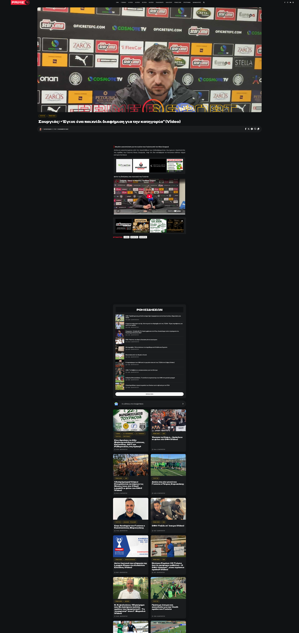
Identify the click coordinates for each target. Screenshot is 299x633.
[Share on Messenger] (252, 129)
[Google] (293, 2)
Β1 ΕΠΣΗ (144, 2)
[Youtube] (290, 2)
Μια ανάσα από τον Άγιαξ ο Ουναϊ (136, 355)
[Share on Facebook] (245, 129)
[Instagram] (287, 2)
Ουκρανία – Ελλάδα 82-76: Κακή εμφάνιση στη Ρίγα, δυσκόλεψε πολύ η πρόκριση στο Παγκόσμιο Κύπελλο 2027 (152, 332)
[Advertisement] (149, 139)
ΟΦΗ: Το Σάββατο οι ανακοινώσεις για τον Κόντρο (142, 370)
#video (126, 237)
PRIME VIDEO (52, 116)
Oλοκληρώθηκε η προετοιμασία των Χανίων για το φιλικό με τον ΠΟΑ (148, 385)
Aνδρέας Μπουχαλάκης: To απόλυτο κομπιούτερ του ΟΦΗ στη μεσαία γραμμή (150, 378)
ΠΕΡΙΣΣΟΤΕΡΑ (149, 394)
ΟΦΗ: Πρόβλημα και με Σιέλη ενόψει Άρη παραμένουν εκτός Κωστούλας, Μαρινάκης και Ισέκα (153, 316)
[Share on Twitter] (249, 129)
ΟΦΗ (117, 2)
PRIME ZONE (177, 2)
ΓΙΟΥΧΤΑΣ (42, 116)
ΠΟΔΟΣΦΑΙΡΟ (160, 2)
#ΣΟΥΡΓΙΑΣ (143, 237)
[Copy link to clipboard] (258, 129)
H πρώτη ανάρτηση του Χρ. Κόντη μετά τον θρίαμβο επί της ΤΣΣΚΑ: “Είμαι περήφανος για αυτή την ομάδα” (154, 324)
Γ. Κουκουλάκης (47, 129)
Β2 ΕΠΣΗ (151, 2)
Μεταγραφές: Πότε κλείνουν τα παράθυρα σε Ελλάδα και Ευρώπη (146, 347)
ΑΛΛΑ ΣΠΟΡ (169, 2)
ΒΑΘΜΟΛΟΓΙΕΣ (197, 2)
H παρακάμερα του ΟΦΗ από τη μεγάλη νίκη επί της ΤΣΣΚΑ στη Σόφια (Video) (150, 362)
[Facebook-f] (284, 2)
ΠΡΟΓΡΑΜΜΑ (187, 2)
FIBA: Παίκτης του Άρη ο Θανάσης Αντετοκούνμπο (141, 339)
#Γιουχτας (134, 237)
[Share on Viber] (255, 129)
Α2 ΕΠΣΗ (137, 2)
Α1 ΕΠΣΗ (130, 2)
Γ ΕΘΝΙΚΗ (123, 2)
